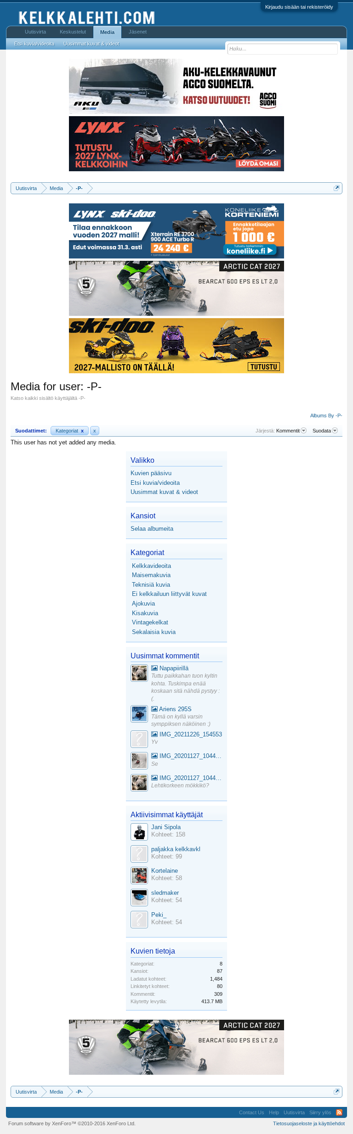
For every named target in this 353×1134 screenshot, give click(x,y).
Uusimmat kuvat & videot (164, 491)
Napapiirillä (173, 668)
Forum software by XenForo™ (72, 1123)
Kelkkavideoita (151, 565)
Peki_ (158, 914)
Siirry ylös (320, 1112)
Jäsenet (138, 31)
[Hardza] (139, 715)
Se (154, 764)
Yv (154, 742)
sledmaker (165, 892)
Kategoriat (70, 430)
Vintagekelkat (150, 622)
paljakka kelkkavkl (175, 849)
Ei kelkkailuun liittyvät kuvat (169, 593)
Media (107, 32)
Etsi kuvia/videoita (155, 482)
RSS (339, 1112)
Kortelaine (164, 870)
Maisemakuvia (151, 575)
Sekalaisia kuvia (154, 632)
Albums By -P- (326, 415)
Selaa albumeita (152, 528)
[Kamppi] (139, 674)
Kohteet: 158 (168, 834)
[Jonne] (139, 740)
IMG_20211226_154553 (190, 734)
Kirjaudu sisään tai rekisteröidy (299, 7)
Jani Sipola (166, 827)
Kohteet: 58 (166, 878)
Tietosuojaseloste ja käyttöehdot (309, 1123)
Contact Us (251, 1112)
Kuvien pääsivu (151, 473)
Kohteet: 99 (166, 856)
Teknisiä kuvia (151, 584)
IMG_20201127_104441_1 (190, 755)
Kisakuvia (145, 613)
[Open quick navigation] (337, 188)
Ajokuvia (143, 603)
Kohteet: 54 (166, 900)
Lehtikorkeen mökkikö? (180, 785)
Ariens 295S (175, 709)
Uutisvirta (35, 31)
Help (274, 1112)
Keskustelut (73, 31)
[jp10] (139, 762)
